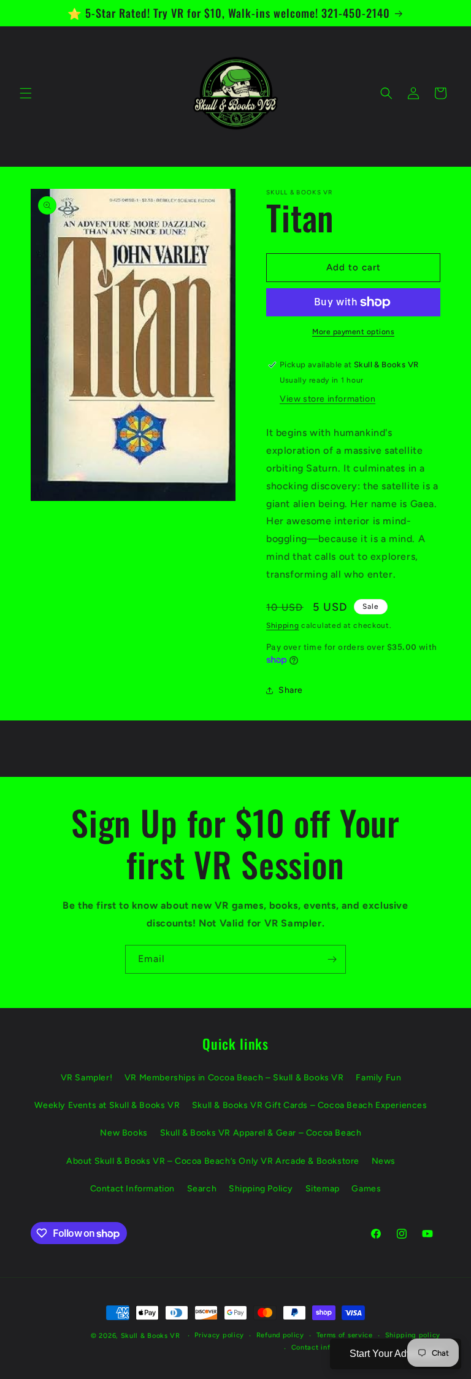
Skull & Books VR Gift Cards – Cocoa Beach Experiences (309, 1105)
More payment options (353, 331)
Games (366, 1188)
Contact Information (132, 1188)
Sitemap (322, 1188)
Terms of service (344, 1335)
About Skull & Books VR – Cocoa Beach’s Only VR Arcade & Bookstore (212, 1161)
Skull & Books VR (150, 1336)
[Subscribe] (331, 959)
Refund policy (280, 1335)
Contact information (326, 1347)
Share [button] (290, 690)
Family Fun (378, 1077)
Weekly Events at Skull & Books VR (107, 1105)
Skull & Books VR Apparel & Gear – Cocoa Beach (261, 1133)
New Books (123, 1133)
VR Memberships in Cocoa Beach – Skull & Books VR (234, 1077)
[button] (25, 93)
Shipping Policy (261, 1188)
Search (202, 1188)
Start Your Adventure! (396, 1353)
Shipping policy (413, 1335)
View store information (327, 399)
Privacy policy (219, 1335)
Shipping (282, 625)
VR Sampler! (87, 1077)
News (384, 1161)
